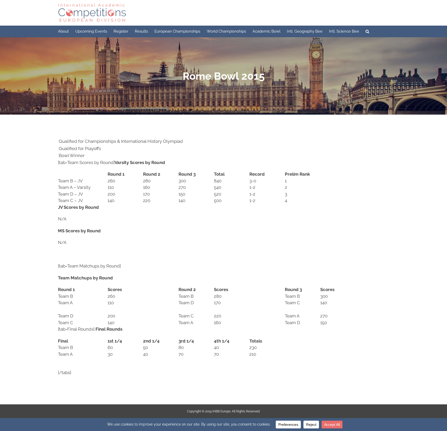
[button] (367, 31)
